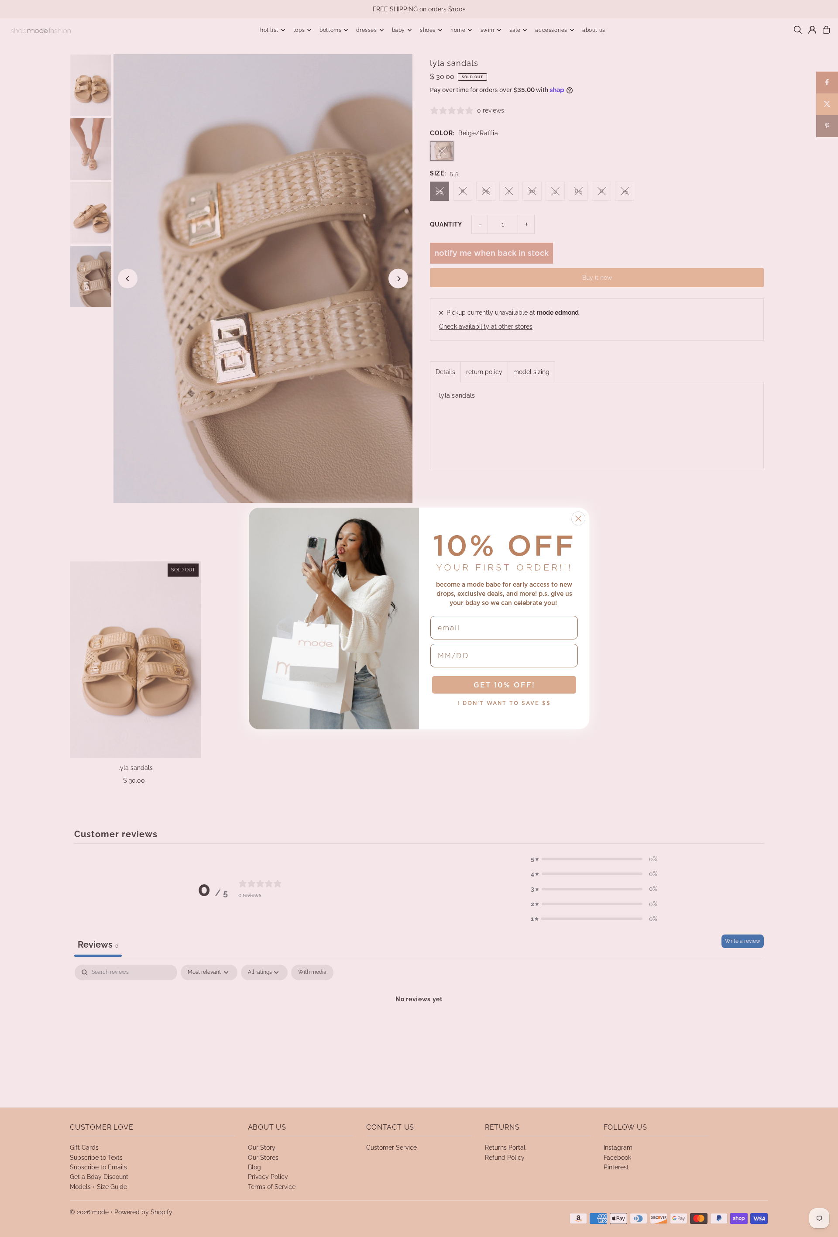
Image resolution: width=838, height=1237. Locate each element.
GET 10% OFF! (504, 685)
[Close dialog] (578, 518)
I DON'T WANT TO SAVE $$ (504, 703)
